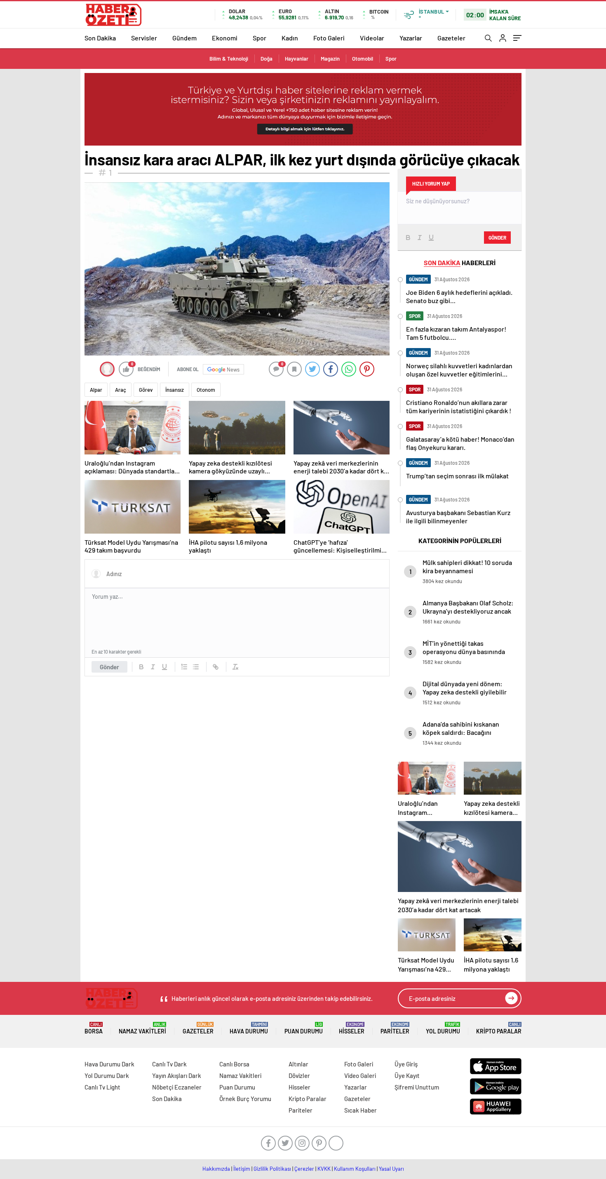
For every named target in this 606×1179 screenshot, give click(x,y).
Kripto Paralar (498, 1028)
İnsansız (174, 389)
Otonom (206, 389)
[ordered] (184, 667)
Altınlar (298, 1064)
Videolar (372, 38)
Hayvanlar (296, 58)
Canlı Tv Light (102, 1087)
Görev (146, 389)
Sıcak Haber (360, 1110)
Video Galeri (360, 1075)
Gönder (109, 667)
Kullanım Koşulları (355, 1168)
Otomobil (362, 58)
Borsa (94, 1028)
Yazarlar (410, 38)
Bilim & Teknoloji (228, 58)
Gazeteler (451, 38)
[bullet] (196, 667)
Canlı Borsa (234, 1064)
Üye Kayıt (407, 1075)
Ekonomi (224, 38)
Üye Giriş (406, 1064)
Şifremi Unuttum (417, 1087)
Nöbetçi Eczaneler (177, 1087)
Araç (120, 389)
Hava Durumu (249, 1028)
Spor (259, 38)
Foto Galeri (329, 38)
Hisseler (351, 1028)
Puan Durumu (303, 1028)
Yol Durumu (443, 1028)
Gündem (184, 38)
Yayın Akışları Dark (176, 1075)
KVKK (324, 1168)
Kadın (290, 38)
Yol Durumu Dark (107, 1075)
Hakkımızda (216, 1168)
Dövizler (299, 1075)
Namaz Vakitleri (142, 1028)
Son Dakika (100, 38)
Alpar (96, 389)
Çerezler (304, 1168)
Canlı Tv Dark (169, 1064)
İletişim (241, 1168)
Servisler (144, 38)
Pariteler (395, 1028)
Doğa (266, 58)
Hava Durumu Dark (109, 1064)
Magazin (330, 58)
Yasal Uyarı (391, 1168)
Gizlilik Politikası (272, 1168)
